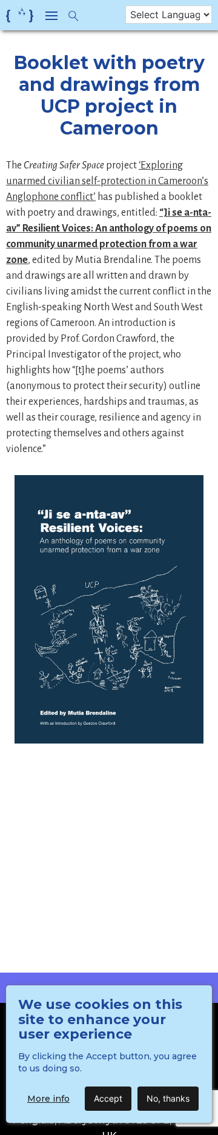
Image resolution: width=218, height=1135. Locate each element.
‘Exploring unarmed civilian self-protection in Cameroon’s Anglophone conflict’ (107, 181)
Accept (108, 1098)
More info (48, 1098)
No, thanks (168, 1098)
